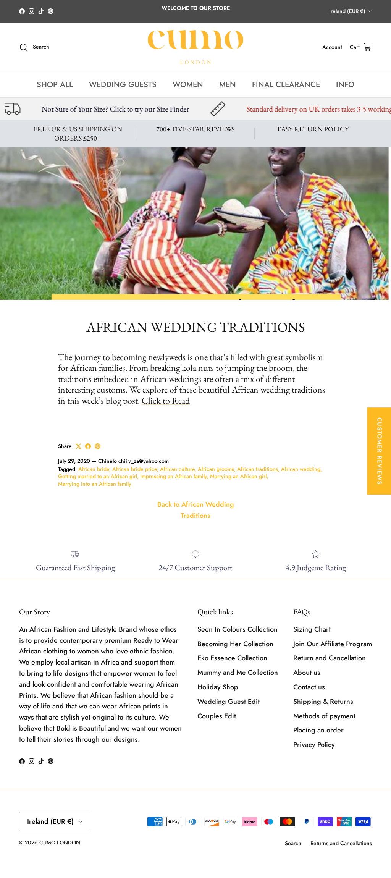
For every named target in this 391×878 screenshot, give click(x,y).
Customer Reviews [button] (379, 451)
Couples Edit (216, 716)
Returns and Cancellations (341, 843)
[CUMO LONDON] (195, 47)
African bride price (134, 469)
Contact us (309, 687)
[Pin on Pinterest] (97, 446)
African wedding (300, 469)
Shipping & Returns (323, 702)
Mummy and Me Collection (237, 672)
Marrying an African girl (238, 476)
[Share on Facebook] (88, 446)
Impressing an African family (173, 476)
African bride (93, 469)
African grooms (216, 469)
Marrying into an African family (94, 484)
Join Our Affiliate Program (332, 644)
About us (306, 672)
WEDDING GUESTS (123, 84)
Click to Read (166, 400)
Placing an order (318, 730)
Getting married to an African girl (97, 476)
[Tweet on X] (78, 446)
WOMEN (188, 84)
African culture (177, 469)
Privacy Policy (314, 745)
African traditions (257, 469)
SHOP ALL (55, 84)
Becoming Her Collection (235, 644)
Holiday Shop (217, 687)
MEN (227, 84)
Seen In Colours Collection (237, 629)
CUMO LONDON (59, 842)
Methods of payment (324, 716)
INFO (345, 84)
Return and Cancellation (329, 658)
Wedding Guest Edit (228, 702)
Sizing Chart (312, 629)
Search (293, 843)
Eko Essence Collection (232, 658)
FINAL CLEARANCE (286, 84)
